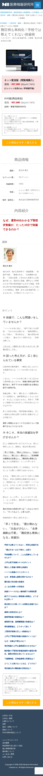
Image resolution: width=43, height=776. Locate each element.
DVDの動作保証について (11, 732)
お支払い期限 (7, 718)
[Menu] (37, 5)
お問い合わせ (7, 757)
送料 (4, 724)
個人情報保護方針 (9, 748)
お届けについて (8, 721)
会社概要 (5, 743)
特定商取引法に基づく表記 (12, 746)
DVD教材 (3, 23)
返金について (7, 730)
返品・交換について (9, 727)
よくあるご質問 (8, 754)
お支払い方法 (7, 715)
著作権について (8, 751)
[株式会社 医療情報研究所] (18, 5)
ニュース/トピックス (10, 740)
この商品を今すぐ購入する (21, 142)
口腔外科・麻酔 (15, 23)
